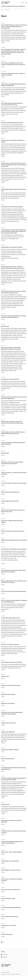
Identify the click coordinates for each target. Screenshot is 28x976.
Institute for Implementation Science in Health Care (13, 6)
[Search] (22, 2)
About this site (3, 974)
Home (2, 9)
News (7, 9)
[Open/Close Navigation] (26, 2)
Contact (8, 974)
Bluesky (5, 957)
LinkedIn (5, 954)
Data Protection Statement (15, 974)
